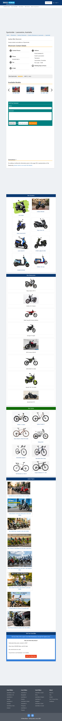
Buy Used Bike (14, 6)
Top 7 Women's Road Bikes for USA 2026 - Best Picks (19, 548)
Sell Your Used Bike (31, 633)
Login (56, 2)
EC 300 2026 (16, 93)
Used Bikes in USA (10, 692)
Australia (48, 2)
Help (50, 695)
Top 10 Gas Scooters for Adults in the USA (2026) (19, 627)
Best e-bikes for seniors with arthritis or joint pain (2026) (19, 588)
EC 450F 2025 (44, 93)
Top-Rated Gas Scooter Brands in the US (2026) (18, 496)
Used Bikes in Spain (39, 703)
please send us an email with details (23, 165)
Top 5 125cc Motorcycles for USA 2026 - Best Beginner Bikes (20, 569)
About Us (51, 692)
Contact (51, 697)
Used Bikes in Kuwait (39, 705)
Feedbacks (51, 701)
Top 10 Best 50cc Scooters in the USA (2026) (19, 531)
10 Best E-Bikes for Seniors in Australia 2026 (19, 608)
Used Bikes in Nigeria (39, 697)
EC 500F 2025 (30, 93)
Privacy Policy (55, 699)
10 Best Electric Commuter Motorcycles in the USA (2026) (20, 514)
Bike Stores (27, 6)
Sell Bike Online (6, 6)
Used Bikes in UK (10, 695)
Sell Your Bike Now (31, 656)
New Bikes (21, 6)
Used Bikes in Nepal (25, 701)
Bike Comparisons (35, 6)
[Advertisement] (31, 19)
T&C (50, 699)
